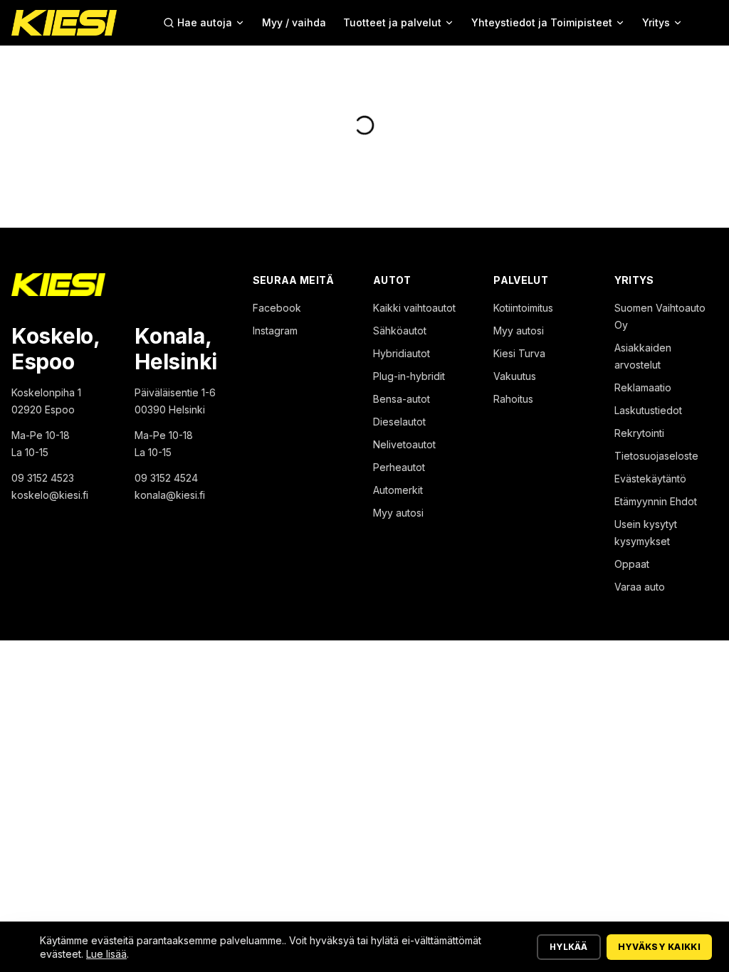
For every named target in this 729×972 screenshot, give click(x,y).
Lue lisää (106, 954)
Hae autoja (204, 22)
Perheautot (399, 467)
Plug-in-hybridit (409, 376)
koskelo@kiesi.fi (49, 495)
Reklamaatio (642, 387)
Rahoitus (513, 399)
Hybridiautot (401, 353)
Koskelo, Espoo (55, 348)
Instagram (275, 330)
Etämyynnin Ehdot (655, 501)
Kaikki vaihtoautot (414, 308)
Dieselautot (399, 422)
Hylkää (569, 946)
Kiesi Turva (519, 353)
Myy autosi (398, 513)
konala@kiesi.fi (170, 495)
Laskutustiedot (648, 410)
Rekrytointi (639, 433)
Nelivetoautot (404, 444)
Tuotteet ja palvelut (392, 22)
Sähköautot (399, 330)
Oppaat (631, 564)
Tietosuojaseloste (656, 456)
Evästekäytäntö (650, 478)
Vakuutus (514, 376)
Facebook (277, 308)
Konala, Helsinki (176, 348)
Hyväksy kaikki (659, 946)
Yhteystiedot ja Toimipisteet (541, 22)
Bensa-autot (401, 399)
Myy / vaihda (294, 22)
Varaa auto (639, 587)
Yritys (656, 22)
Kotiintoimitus (523, 308)
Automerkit (398, 490)
